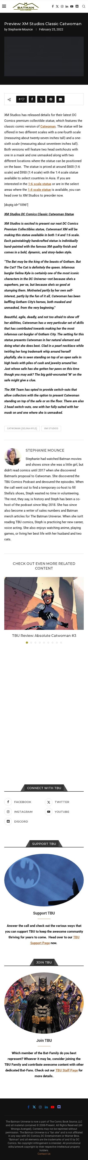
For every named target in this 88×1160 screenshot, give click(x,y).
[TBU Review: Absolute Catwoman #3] (44, 603)
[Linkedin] (67, 6)
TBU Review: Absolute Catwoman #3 (44, 636)
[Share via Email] (60, 99)
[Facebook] (53, 6)
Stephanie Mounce (20, 29)
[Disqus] (44, 704)
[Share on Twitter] (41, 99)
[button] (8, 610)
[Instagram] (62, 6)
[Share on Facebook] (32, 99)
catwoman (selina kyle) (22, 428)
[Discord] (76, 6)
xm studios (51, 428)
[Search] (84, 6)
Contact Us (44, 1153)
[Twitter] (57, 6)
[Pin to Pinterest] (51, 99)
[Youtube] (71, 6)
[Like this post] (22, 99)
